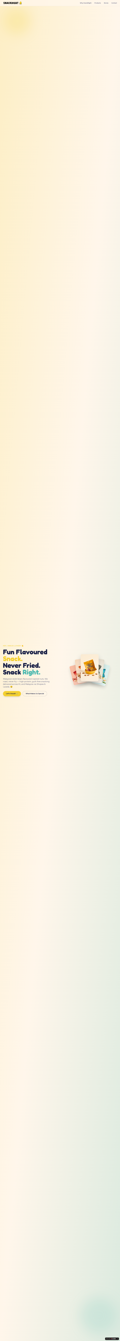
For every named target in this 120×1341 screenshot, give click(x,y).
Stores (106, 3)
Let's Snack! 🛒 (12, 694)
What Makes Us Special (35, 694)
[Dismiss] (118, 1339)
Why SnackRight (86, 3)
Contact (114, 3)
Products (97, 3)
